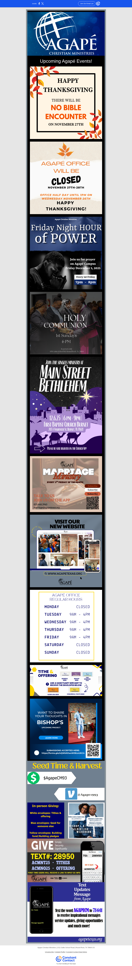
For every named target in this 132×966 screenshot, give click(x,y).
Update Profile (60, 952)
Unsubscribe (49, 952)
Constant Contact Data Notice (76, 952)
